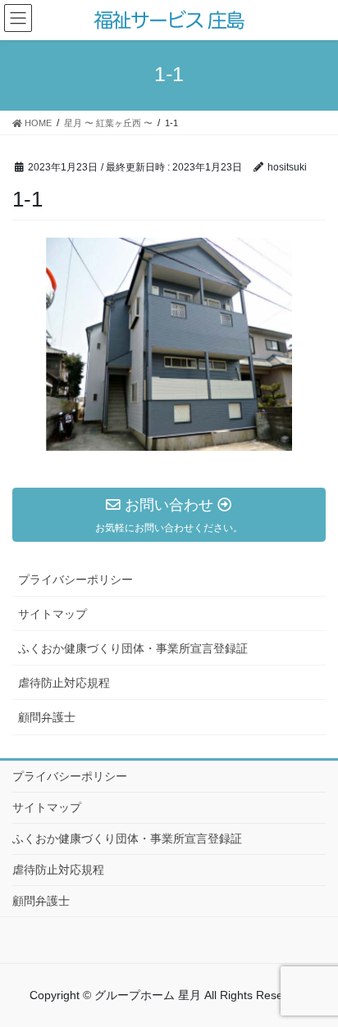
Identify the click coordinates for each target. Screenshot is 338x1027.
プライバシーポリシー (75, 579)
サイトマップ (52, 613)
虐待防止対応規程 (64, 682)
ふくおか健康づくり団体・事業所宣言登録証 (133, 648)
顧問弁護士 (46, 717)
